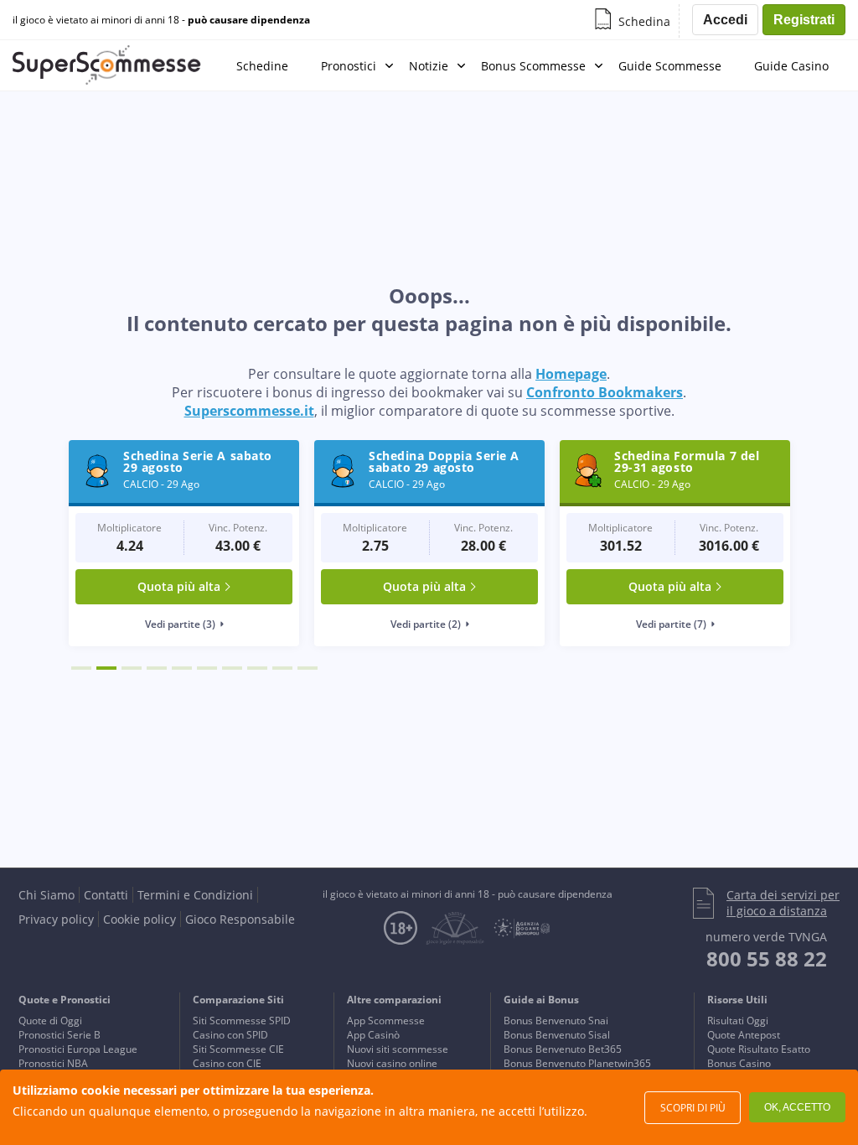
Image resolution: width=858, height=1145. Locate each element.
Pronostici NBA (53, 1063)
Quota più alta (178, 586)
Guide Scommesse (669, 66)
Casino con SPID (230, 1035)
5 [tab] (182, 668)
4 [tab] (157, 668)
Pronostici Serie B (59, 1035)
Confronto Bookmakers (604, 392)
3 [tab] (131, 668)
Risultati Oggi (737, 1020)
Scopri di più (693, 1108)
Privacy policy (56, 919)
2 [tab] (106, 668)
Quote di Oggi (50, 1020)
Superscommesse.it (249, 411)
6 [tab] (207, 668)
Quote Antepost (743, 1035)
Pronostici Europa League (77, 1049)
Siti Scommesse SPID (242, 1020)
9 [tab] (282, 668)
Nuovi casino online (392, 1063)
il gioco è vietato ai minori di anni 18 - (161, 20)
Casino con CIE (227, 1063)
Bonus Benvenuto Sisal (557, 1035)
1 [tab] (81, 668)
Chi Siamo (46, 895)
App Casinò (373, 1035)
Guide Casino (791, 66)
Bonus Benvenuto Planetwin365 (577, 1063)
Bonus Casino (739, 1063)
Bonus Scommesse (533, 66)
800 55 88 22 (766, 958)
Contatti (106, 895)
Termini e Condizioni (195, 895)
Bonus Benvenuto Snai (556, 1020)
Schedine (262, 66)
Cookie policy (139, 919)
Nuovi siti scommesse (397, 1049)
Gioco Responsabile (240, 919)
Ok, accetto (797, 1107)
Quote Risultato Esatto (758, 1049)
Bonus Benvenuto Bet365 (563, 1049)
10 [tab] (307, 668)
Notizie (428, 66)
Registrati (804, 20)
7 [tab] (232, 668)
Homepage (571, 374)
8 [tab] (257, 668)
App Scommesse (386, 1020)
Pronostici (348, 66)
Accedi (725, 20)
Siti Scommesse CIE (238, 1049)
